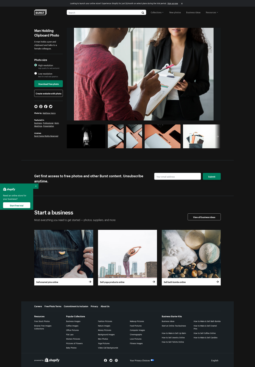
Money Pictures (104, 329)
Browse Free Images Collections (42, 327)
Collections (156, 12)
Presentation (48, 125)
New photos (175, 12)
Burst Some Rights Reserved (46, 135)
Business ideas (193, 12)
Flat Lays (69, 334)
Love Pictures (135, 338)
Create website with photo (48, 93)
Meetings (38, 125)
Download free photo (48, 83)
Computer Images (137, 329)
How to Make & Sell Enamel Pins (205, 327)
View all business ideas (204, 217)
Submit (211, 176)
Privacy (94, 306)
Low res (97, 145)
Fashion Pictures (105, 321)
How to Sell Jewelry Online (173, 337)
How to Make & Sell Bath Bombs (207, 321)
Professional (48, 122)
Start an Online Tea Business (174, 325)
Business (38, 122)
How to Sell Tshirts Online (173, 341)
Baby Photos (71, 347)
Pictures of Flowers (74, 343)
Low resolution (45, 73)
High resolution (45, 65)
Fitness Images (136, 343)
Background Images (106, 334)
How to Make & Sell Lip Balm (174, 333)
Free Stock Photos (42, 321)
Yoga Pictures (104, 343)
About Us (105, 306)
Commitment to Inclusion (76, 306)
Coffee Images (72, 325)
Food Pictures (136, 325)
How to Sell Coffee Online (205, 333)
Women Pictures (73, 338)
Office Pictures (72, 329)
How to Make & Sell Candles (205, 337)
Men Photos (103, 338)
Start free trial (16, 205)
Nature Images (104, 325)
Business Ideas (168, 321)
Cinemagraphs (136, 334)
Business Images (73, 321)
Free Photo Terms (52, 306)
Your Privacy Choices (140, 360)
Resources (211, 12)
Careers (38, 306)
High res (87, 145)
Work (56, 122)
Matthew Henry (49, 112)
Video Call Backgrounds (108, 347)
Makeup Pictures (137, 321)
